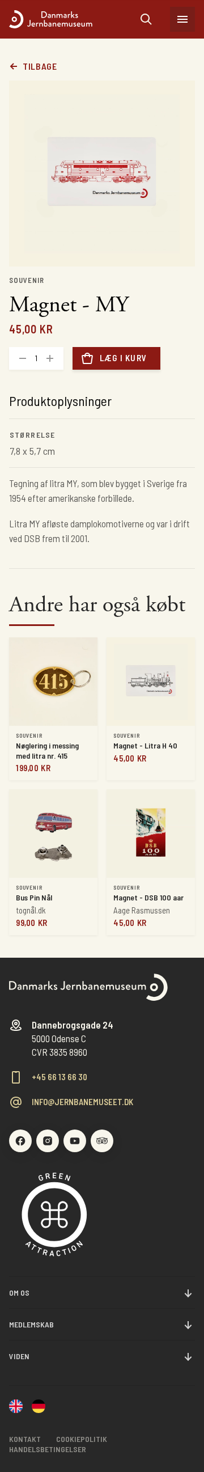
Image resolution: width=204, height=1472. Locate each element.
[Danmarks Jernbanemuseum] (75, 19)
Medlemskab (31, 1324)
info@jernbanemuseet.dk (82, 1102)
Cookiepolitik (81, 1439)
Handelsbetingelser (47, 1449)
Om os (19, 1292)
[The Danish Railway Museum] (16, 1407)
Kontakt (25, 1439)
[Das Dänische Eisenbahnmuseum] (38, 1407)
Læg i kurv (123, 358)
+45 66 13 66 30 (59, 1077)
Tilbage (40, 66)
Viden (19, 1356)
